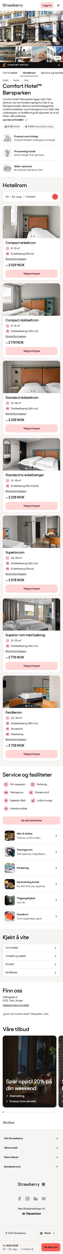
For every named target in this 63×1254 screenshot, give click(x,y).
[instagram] (28, 1199)
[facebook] (19, 1199)
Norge (16, 80)
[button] (31, 222)
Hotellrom (29, 73)
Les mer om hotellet (13, 119)
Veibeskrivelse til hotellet (16, 1005)
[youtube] (44, 1199)
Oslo (26, 80)
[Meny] (58, 5)
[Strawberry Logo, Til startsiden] (13, 5)
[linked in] (36, 1199)
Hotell (5, 80)
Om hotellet (10, 73)
